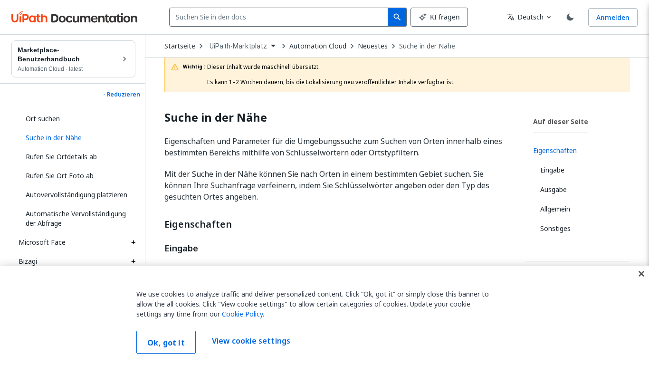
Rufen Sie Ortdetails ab (61, 157)
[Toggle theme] (570, 17)
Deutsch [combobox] (525, 17)
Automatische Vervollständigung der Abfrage (76, 218)
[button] (77, 137)
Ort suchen (43, 119)
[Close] (641, 274)
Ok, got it (166, 342)
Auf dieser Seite (560, 121)
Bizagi (28, 261)
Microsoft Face (42, 242)
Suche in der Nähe (427, 46)
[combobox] (280, 17)
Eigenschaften (198, 224)
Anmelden (613, 17)
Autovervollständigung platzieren (76, 195)
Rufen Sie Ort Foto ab (60, 176)
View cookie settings (251, 341)
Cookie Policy (242, 314)
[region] (324, 315)
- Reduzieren (121, 94)
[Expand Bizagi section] (133, 261)
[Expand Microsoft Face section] (133, 242)
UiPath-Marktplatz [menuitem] (238, 46)
